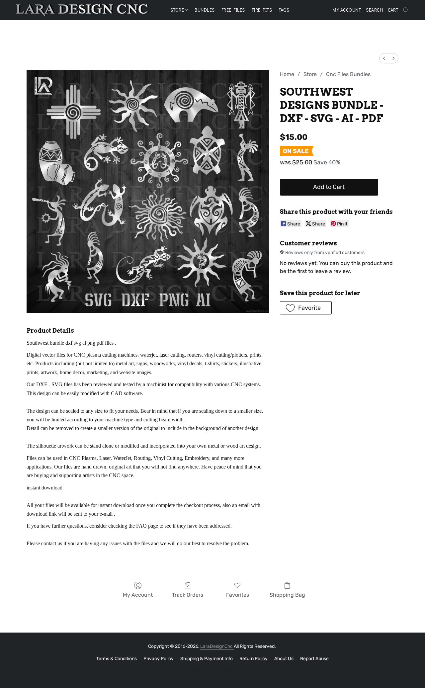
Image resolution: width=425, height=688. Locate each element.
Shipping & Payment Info (206, 658)
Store (177, 10)
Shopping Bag (287, 595)
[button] (82, 10)
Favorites (237, 595)
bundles (205, 10)
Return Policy (253, 658)
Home (287, 74)
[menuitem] (384, 58)
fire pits (262, 10)
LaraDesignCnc (217, 646)
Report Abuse (314, 658)
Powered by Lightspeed (213, 670)
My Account (138, 595)
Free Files (233, 10)
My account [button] (346, 10)
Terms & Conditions (116, 658)
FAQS (284, 10)
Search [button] (374, 10)
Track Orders (187, 595)
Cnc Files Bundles (348, 74)
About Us (284, 658)
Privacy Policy (158, 658)
